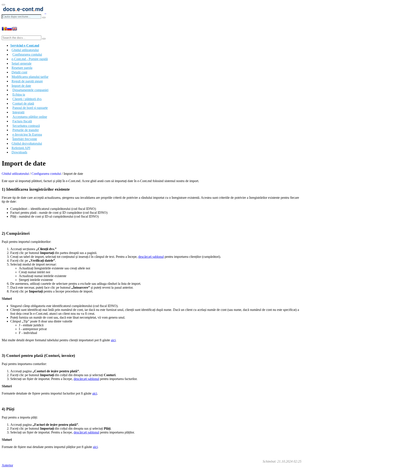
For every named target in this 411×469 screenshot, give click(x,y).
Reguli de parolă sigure (27, 81)
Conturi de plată (23, 103)
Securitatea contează (26, 126)
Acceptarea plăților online (29, 117)
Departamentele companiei (30, 90)
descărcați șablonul (151, 256)
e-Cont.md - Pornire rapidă (30, 59)
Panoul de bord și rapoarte (30, 108)
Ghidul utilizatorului (15, 173)
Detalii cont (19, 72)
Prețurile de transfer (25, 130)
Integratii (18, 112)
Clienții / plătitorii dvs (27, 99)
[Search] (44, 17)
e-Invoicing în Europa (27, 134)
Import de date (21, 86)
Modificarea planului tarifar (30, 77)
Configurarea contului (27, 54)
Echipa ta (18, 94)
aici (113, 340)
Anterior (7, 465)
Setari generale (21, 63)
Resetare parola (22, 68)
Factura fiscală (22, 121)
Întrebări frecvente (24, 139)
